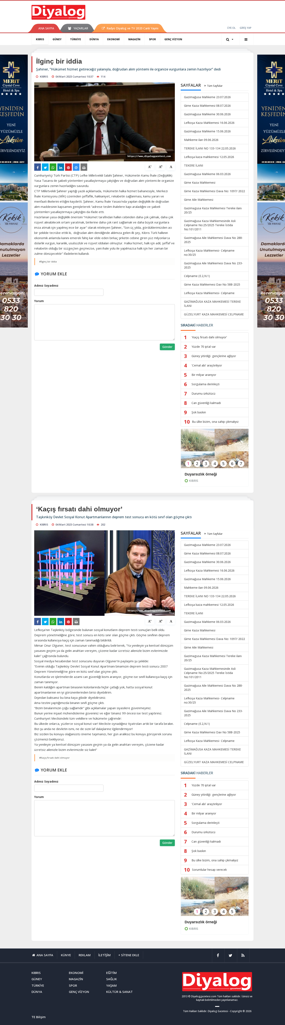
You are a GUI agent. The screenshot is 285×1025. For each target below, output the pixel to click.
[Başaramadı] (214, 899)
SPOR (152, 39)
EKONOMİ (113, 39)
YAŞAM (111, 985)
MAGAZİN (134, 39)
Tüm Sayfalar (215, 86)
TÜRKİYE (75, 39)
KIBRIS (40, 39)
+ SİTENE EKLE (128, 955)
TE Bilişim (39, 1017)
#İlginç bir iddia (48, 261)
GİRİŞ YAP (245, 28)
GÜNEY (57, 39)
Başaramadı (195, 922)
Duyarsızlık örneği (201, 474)
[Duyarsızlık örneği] (214, 451)
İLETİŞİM (104, 955)
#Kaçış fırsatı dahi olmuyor (54, 757)
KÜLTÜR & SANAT (119, 992)
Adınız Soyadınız (46, 285)
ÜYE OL (231, 28)
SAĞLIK (111, 979)
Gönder (167, 347)
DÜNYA (94, 39)
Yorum (39, 301)
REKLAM (85, 955)
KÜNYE (66, 955)
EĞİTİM (111, 973)
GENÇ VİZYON (173, 39)
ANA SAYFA (46, 28)
